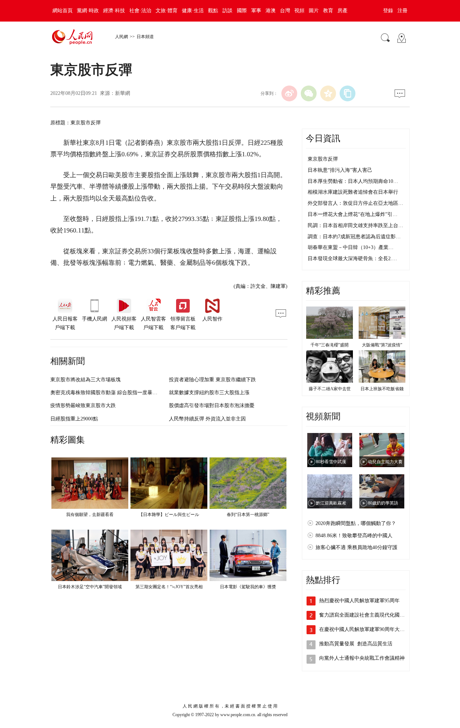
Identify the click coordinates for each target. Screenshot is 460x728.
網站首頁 (62, 10)
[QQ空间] (328, 93)
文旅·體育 (167, 10)
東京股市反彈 (323, 159)
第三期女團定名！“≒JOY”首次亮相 (169, 586)
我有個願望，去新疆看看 (90, 514)
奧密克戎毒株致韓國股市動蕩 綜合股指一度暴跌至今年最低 (116, 392)
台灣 (285, 10)
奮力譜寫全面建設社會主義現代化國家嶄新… (369, 615)
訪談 (227, 10)
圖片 (314, 10)
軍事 (256, 10)
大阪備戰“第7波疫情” (382, 344)
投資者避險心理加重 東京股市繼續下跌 (212, 379)
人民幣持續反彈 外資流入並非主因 (207, 418)
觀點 (213, 10)
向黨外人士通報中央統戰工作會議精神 (362, 658)
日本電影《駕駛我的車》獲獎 (248, 586)
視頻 (299, 10)
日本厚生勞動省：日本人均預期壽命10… (353, 181)
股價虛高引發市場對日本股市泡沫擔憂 (211, 405)
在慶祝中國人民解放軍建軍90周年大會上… (367, 629)
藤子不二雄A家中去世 (330, 388)
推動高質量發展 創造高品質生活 (356, 643)
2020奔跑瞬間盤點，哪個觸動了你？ (356, 523)
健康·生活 (193, 10)
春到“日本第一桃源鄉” (248, 514)
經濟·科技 (114, 10)
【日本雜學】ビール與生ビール (169, 514)
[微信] (309, 93)
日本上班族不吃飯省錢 (382, 388)
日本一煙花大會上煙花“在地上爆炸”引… (352, 214)
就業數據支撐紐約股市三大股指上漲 (209, 392)
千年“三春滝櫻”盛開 (329, 344)
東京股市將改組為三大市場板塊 (85, 379)
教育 (328, 10)
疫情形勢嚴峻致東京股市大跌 (83, 405)
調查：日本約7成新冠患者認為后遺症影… (354, 236)
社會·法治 (140, 10)
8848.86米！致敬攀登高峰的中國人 (354, 535)
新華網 (122, 93)
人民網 (121, 36)
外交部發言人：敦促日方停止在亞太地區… (355, 203)
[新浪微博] (289, 93)
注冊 (402, 10)
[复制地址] (347, 93)
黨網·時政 (88, 10)
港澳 (271, 10)
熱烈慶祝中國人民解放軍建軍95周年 (359, 600)
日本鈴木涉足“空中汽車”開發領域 (90, 586)
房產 (342, 10)
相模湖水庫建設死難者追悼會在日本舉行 (353, 192)
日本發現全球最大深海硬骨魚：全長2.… (352, 258)
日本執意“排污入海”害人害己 (340, 170)
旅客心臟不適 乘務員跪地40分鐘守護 (356, 547)
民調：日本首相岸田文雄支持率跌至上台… (355, 225)
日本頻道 (145, 36)
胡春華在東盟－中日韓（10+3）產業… (351, 247)
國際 (242, 10)
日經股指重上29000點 (74, 418)
